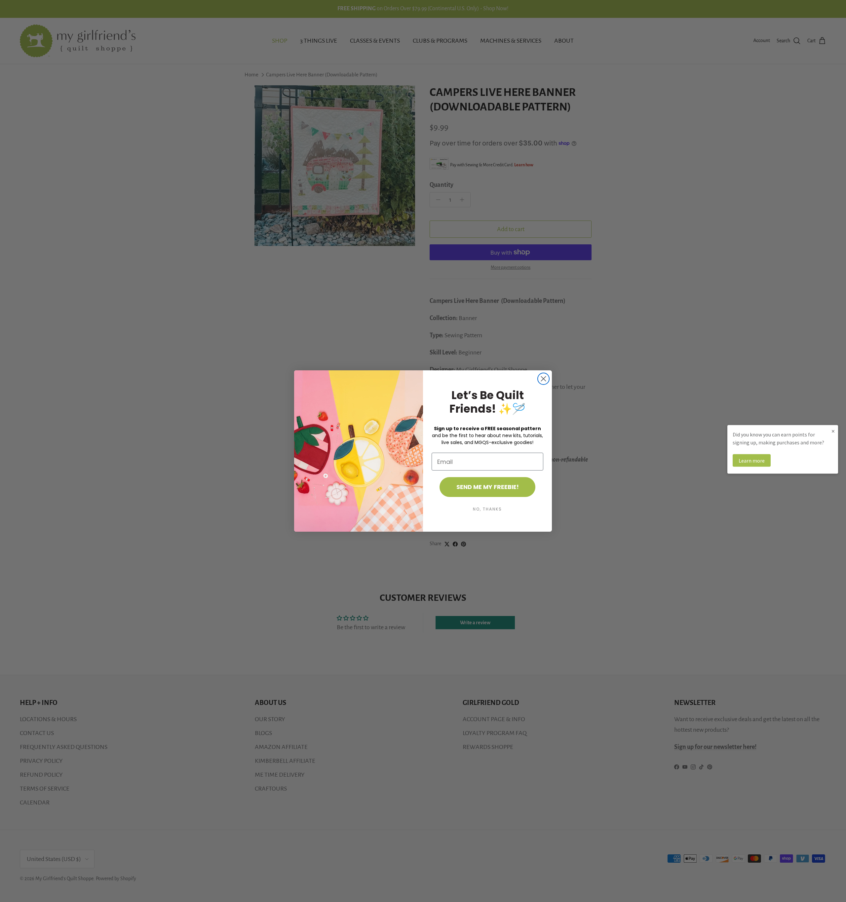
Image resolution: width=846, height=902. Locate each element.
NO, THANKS (487, 509)
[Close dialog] (543, 379)
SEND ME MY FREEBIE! (487, 487)
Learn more (752, 460)
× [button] (833, 431)
